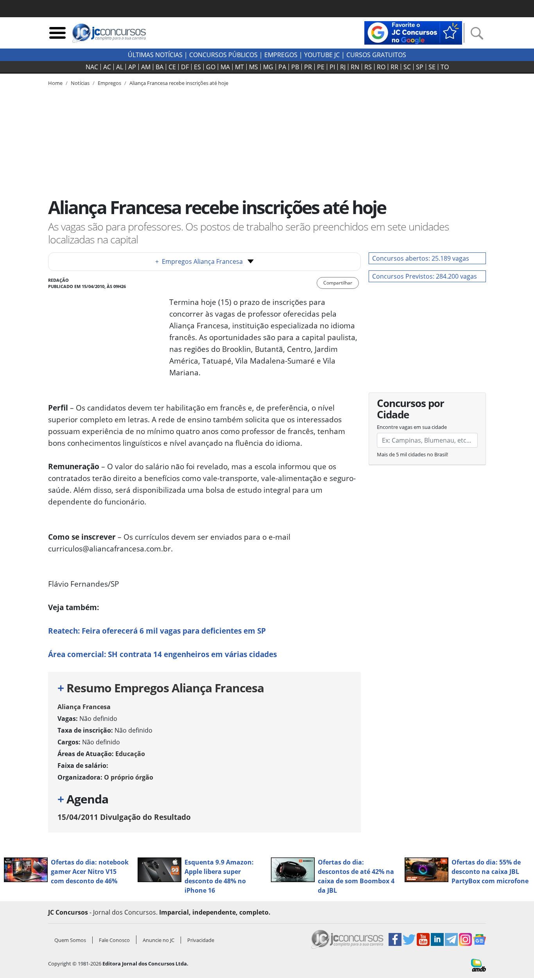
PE (320, 67)
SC (407, 67)
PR (308, 67)
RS (368, 67)
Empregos (280, 54)
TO (445, 67)
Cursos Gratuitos (376, 54)
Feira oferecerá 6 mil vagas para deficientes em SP (157, 630)
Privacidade (200, 940)
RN (355, 67)
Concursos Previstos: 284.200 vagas (424, 276)
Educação (130, 753)
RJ (343, 67)
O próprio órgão (128, 777)
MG (268, 67)
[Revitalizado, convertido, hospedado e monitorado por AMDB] (478, 964)
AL (119, 67)
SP (419, 67)
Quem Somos (70, 940)
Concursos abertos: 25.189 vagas (420, 258)
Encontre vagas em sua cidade (412, 426)
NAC (92, 67)
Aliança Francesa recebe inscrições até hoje (178, 82)
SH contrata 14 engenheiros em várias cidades (162, 654)
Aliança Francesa (84, 706)
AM (146, 67)
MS (253, 67)
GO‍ (210, 67)
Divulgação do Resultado (124, 817)
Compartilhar (337, 282)
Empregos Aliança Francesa (199, 261)
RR (394, 67)
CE (172, 67)
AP (132, 67)
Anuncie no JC (158, 940)
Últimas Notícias (155, 54)
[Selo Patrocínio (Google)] (413, 32)
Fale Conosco (114, 940)
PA (282, 67)
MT (239, 67)
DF (185, 67)
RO (381, 67)
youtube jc (322, 54)
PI (332, 67)
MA (225, 67)
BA (159, 67)
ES (197, 67)
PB (295, 67)
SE (431, 67)
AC (107, 67)
